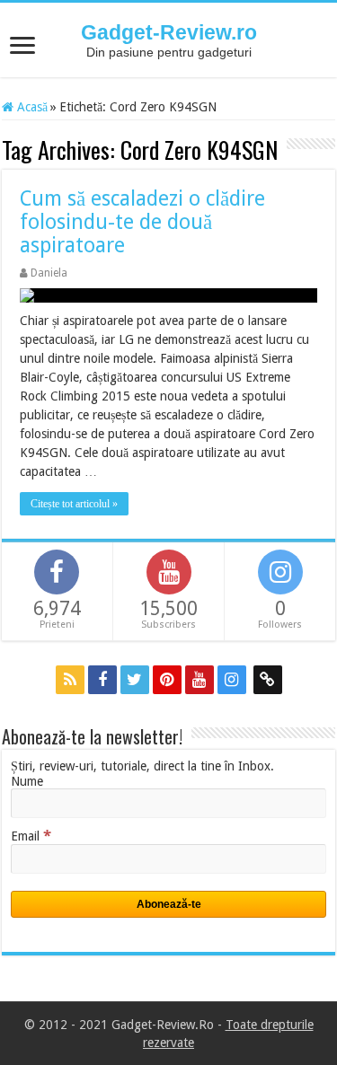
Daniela (49, 273)
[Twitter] (134, 679)
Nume (27, 781)
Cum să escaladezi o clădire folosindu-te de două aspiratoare (142, 222)
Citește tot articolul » (74, 503)
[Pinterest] (167, 679)
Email (31, 836)
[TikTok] (267, 679)
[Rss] (70, 679)
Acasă (30, 107)
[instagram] (231, 679)
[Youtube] (199, 679)
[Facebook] (102, 679)
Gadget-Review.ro (169, 32)
